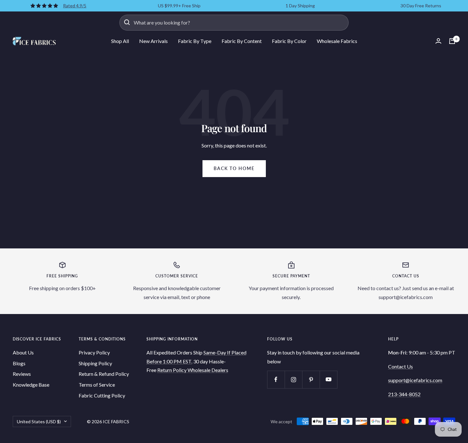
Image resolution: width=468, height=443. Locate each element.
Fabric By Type (194, 41)
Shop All (120, 41)
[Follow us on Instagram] (293, 379)
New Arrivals (153, 41)
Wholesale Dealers (208, 370)
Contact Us (400, 366)
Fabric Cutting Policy (102, 395)
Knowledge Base (31, 385)
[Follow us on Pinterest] (311, 379)
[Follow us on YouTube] (328, 379)
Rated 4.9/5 (74, 5)
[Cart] (452, 41)
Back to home (234, 168)
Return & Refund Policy (104, 374)
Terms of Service (97, 385)
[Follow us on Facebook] (276, 379)
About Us (23, 352)
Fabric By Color (289, 41)
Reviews (22, 374)
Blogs (19, 363)
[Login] (438, 41)
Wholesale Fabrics (337, 41)
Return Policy (172, 370)
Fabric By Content (242, 41)
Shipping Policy (95, 363)
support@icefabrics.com (415, 380)
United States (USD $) (39, 421)
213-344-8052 (404, 394)
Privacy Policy (94, 352)
